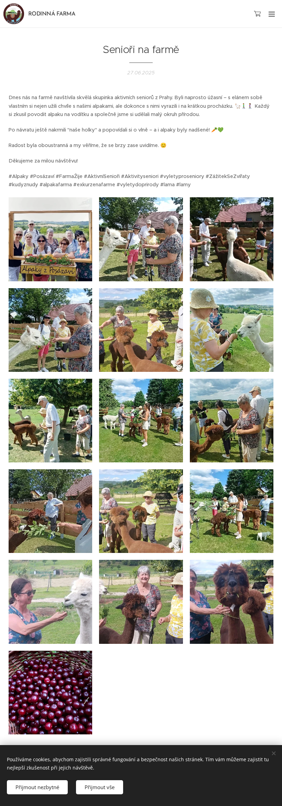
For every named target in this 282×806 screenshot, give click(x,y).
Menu (272, 14)
